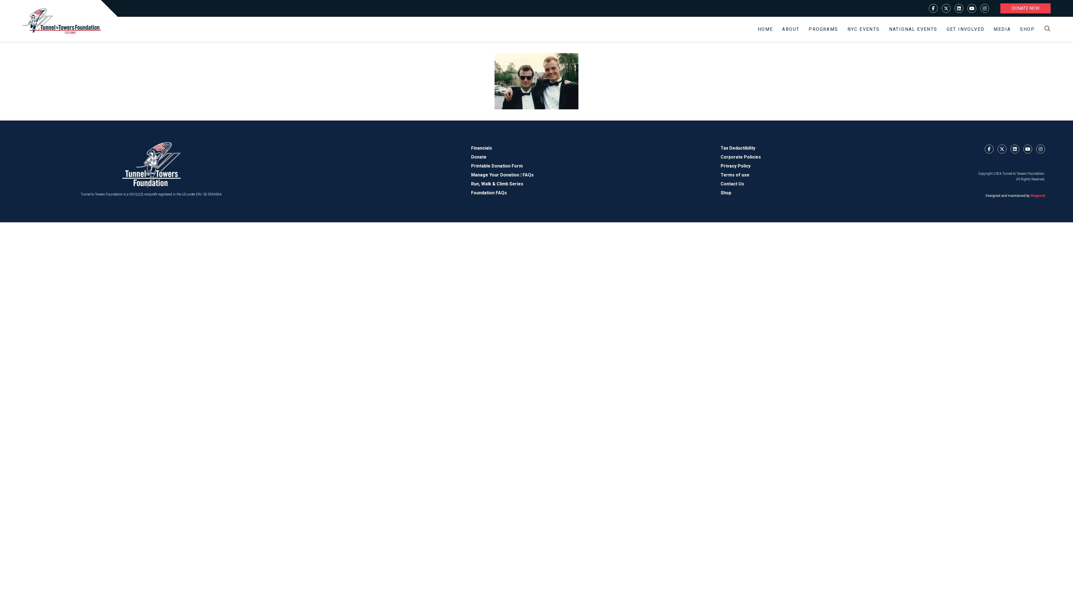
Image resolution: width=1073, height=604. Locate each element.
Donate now (1025, 8)
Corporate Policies (741, 157)
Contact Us (732, 184)
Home (765, 29)
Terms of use (735, 175)
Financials (481, 148)
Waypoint (1038, 196)
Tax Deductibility (738, 148)
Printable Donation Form (497, 166)
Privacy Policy (736, 166)
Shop (1027, 29)
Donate (478, 157)
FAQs (528, 175)
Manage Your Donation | (497, 175)
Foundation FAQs (489, 192)
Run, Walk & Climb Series (497, 184)
